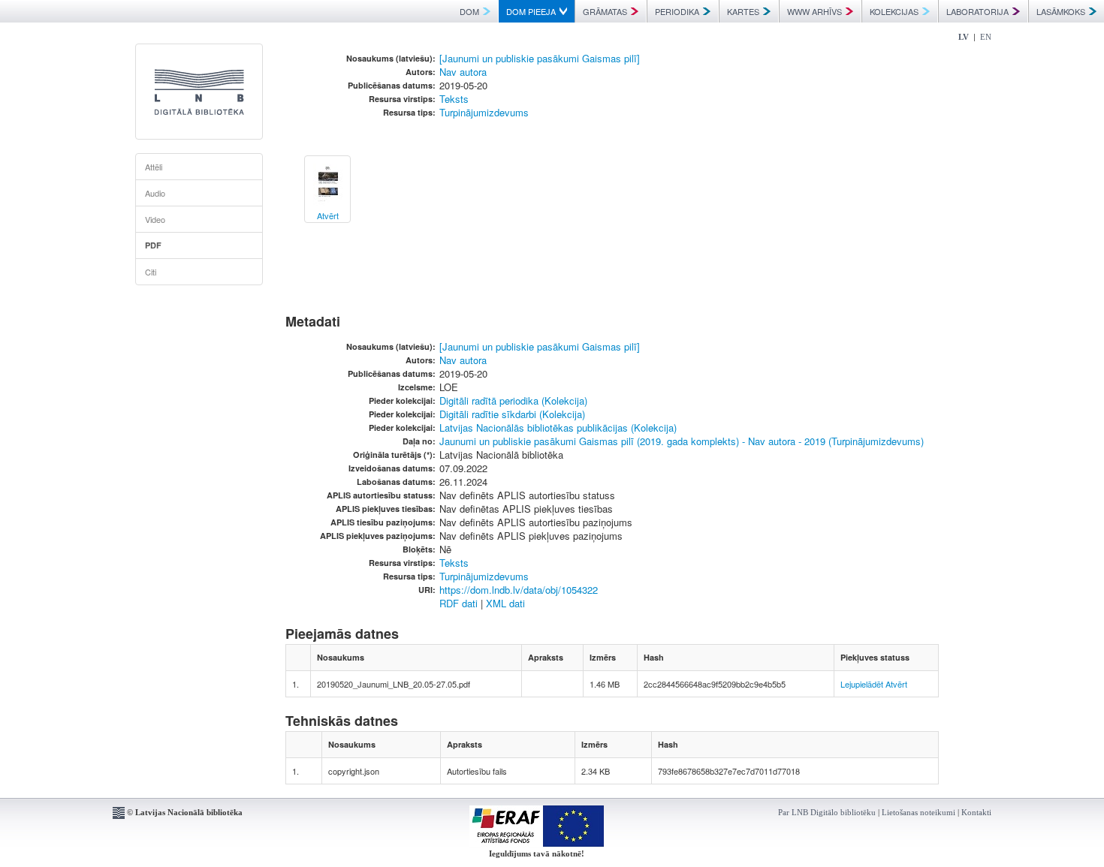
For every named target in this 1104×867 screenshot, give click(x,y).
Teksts (454, 99)
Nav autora (463, 72)
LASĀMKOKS (1060, 11)
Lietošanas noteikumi (918, 812)
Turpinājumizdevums (484, 112)
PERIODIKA (677, 11)
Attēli (153, 167)
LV (963, 36)
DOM (469, 11)
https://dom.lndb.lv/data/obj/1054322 (518, 590)
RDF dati (458, 603)
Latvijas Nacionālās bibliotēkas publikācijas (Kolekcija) (558, 427)
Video (155, 219)
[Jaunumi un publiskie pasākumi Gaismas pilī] (539, 58)
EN (985, 36)
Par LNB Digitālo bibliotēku (827, 812)
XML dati (505, 603)
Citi (150, 272)
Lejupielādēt (861, 684)
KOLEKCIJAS (894, 11)
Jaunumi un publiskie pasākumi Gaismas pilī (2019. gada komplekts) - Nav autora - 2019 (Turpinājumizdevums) (681, 441)
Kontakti (976, 812)
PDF (153, 245)
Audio (155, 193)
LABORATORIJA (977, 11)
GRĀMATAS (605, 11)
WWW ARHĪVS (814, 11)
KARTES (743, 11)
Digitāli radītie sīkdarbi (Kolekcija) (512, 414)
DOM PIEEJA (531, 11)
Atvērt (896, 684)
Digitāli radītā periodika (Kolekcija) (513, 400)
